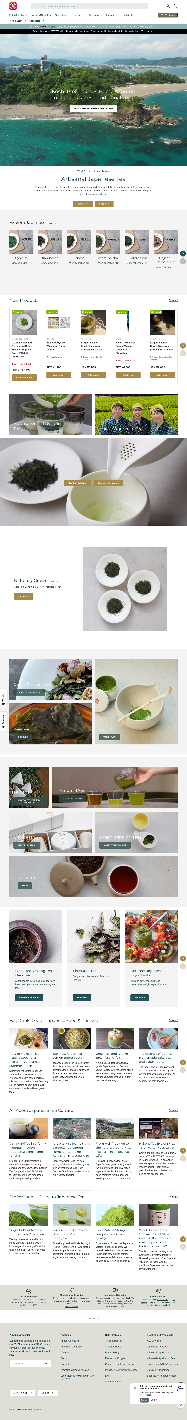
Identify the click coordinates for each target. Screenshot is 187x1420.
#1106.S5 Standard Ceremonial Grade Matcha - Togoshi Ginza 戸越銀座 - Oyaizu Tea (22, 349)
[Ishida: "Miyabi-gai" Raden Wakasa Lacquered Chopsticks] (128, 322)
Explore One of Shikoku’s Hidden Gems (93, 108)
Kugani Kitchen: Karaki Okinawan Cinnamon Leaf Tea (92, 346)
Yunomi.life (20, 1409)
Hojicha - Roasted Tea (165, 260)
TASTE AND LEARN (72, 798)
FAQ (107, 1376)
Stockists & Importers (158, 1370)
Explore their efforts (29, 997)
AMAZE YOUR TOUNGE (115, 845)
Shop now (82, 997)
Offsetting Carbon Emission (75, 1370)
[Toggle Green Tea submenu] (68, 15)
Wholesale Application (158, 1352)
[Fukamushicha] (137, 242)
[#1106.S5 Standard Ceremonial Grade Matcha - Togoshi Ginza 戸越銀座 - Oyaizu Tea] (24, 322)
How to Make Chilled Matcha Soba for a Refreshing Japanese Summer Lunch (24, 1060)
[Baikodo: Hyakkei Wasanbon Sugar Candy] (58, 322)
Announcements (113, 1381)
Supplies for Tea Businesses (161, 1376)
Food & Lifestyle (130, 15)
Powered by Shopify (33, 1409)
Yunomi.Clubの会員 (46, 26)
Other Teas (93, 15)
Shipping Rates (113, 1346)
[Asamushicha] (108, 242)
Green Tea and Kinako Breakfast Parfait (112, 1056)
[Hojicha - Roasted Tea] (166, 242)
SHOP (25, 885)
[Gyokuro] (21, 242)
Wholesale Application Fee (161, 1358)
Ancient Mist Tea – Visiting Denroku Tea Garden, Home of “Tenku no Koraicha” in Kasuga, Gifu (71, 1149)
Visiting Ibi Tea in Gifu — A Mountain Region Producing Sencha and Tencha (28, 1149)
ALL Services (154, 1341)
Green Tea (60, 15)
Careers (65, 1352)
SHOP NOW (23, 596)
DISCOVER (23, 737)
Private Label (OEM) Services (162, 1364)
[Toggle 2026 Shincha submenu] (26, 15)
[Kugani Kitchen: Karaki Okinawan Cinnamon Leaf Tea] (93, 322)
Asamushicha (108, 258)
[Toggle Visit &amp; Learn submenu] (24, 21)
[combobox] (89, 6)
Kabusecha (50, 258)
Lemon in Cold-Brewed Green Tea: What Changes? (70, 1234)
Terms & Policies (114, 1341)
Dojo (156, 1305)
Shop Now (104, 204)
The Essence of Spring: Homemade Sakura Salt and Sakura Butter (156, 1057)
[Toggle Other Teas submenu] (101, 15)
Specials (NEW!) (39, 15)
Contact (65, 1364)
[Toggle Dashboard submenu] (42, 21)
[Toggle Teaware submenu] (117, 15)
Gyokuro (21, 258)
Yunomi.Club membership (95, 31)
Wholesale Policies (157, 1346)
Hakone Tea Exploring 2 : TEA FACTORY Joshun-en (157, 1145)
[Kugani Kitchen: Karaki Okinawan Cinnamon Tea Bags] (162, 322)
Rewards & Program (115, 1358)
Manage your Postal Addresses (121, 1370)
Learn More (83, 204)
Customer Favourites (108, 483)
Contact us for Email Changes (120, 1364)
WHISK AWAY (109, 737)
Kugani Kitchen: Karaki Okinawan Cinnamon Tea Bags (161, 346)
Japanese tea (162, 1299)
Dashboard (34, 20)
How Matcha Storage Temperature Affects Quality (111, 1234)
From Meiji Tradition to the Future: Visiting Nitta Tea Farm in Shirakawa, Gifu (113, 1149)
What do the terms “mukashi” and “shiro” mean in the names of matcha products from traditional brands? (155, 1238)
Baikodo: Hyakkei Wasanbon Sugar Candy (56, 346)
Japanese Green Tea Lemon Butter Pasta (67, 1056)
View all (173, 300)
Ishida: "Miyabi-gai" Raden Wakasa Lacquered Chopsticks (126, 347)
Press (64, 1358)
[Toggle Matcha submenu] (83, 15)
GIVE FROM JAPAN (27, 845)
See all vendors (71, 1306)
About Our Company (71, 1346)
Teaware (110, 15)
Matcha (76, 15)
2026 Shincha (16, 15)
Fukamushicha (137, 258)
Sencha (79, 258)
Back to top (93, 1318)
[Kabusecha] (50, 242)
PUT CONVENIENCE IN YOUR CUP (29, 801)
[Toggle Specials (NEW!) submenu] (50, 15)
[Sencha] (79, 242)
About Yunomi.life (70, 1341)
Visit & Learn (15, 20)
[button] (176, 6)
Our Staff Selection (77, 483)
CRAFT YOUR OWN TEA (29, 692)
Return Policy (112, 1352)
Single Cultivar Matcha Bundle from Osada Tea (26, 1232)
